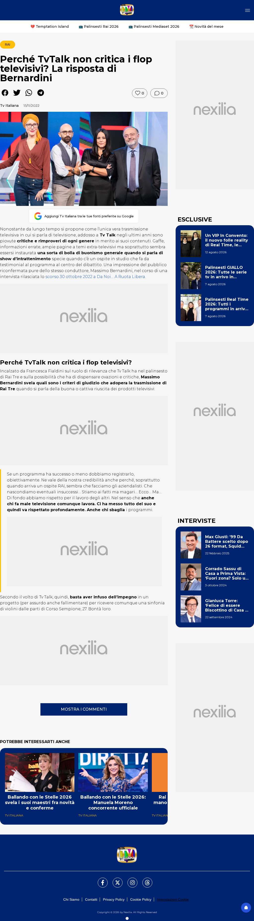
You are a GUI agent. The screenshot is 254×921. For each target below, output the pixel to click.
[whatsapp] (29, 96)
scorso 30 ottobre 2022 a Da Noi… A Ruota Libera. (95, 276)
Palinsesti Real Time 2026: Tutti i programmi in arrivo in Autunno (227, 304)
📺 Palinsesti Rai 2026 (99, 26)
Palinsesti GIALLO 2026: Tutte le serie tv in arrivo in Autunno (226, 272)
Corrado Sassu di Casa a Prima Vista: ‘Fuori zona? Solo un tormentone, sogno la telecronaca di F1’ (226, 573)
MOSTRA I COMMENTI (84, 709)
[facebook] (5, 96)
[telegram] (41, 96)
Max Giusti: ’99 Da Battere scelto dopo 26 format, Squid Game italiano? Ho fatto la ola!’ (226, 541)
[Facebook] (100, 880)
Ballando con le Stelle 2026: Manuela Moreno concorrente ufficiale (113, 802)
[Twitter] (115, 880)
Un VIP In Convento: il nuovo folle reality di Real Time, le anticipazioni (226, 240)
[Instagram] (129, 880)
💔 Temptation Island (50, 26)
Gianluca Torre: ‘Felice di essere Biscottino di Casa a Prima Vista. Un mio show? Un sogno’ (226, 605)
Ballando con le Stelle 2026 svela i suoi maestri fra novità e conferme (39, 802)
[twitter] (17, 96)
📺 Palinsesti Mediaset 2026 (153, 26)
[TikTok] (144, 880)
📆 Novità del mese (206, 26)
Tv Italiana (9, 105)
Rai (7, 44)
